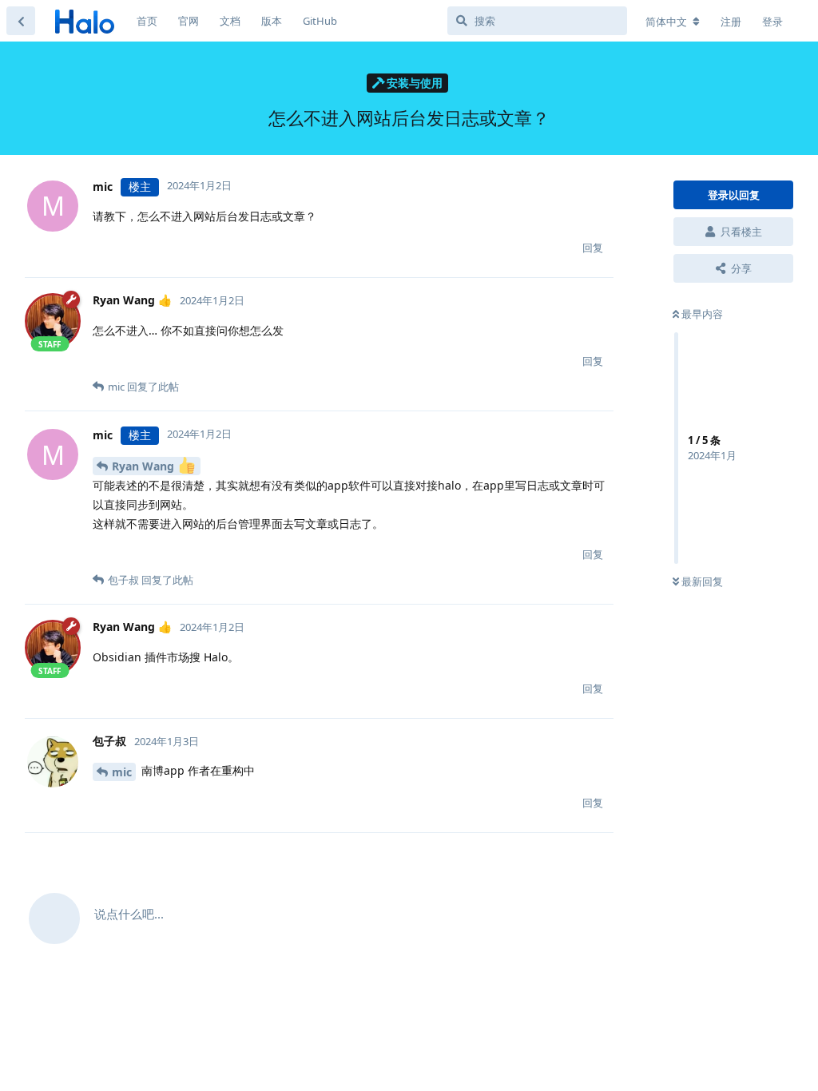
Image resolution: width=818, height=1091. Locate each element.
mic (122, 772)
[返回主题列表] (20, 20)
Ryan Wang (144, 466)
